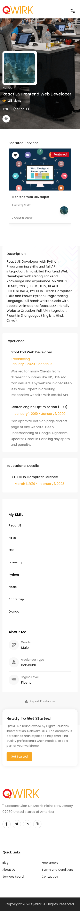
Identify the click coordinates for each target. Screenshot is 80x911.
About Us (8, 870)
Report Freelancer (42, 701)
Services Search (13, 877)
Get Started (19, 756)
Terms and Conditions (57, 870)
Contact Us (50, 877)
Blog (5, 863)
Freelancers (50, 863)
